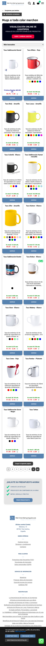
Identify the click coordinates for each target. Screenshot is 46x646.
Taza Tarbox (33, 410)
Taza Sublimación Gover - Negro (12, 411)
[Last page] (37, 469)
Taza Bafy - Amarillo (12, 104)
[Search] (29, 3)
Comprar (12, 98)
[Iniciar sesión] (33, 3)
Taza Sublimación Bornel (12, 50)
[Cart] (38, 3)
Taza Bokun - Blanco (33, 257)
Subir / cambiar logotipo (23, 36)
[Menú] (42, 3)
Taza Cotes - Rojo (12, 359)
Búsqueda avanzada (13, 14)
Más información (20, 631)
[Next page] (33, 469)
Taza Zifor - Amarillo (12, 206)
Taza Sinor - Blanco (12, 308)
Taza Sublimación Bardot (12, 257)
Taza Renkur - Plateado (33, 359)
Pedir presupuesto (23, 500)
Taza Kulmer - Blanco (33, 206)
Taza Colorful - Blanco (12, 155)
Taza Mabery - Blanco (34, 308)
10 (29, 469)
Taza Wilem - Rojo (33, 50)
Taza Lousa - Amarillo (34, 104)
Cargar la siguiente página (23, 464)
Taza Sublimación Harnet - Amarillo (34, 156)
